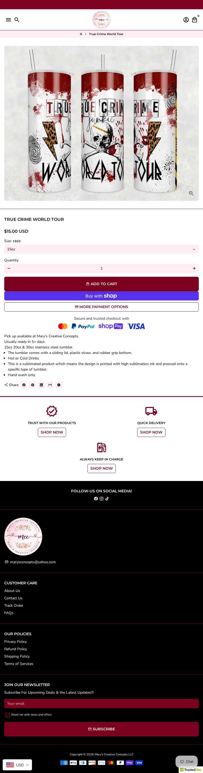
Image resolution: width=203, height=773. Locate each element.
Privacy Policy (15, 641)
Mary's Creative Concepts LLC (114, 754)
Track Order (13, 605)
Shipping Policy (17, 656)
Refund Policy (15, 649)
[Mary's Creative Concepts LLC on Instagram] (101, 498)
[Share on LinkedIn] (41, 384)
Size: (12, 241)
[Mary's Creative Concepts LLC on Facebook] (96, 498)
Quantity (11, 260)
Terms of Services (18, 663)
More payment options (103, 306)
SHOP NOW (52, 432)
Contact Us (13, 598)
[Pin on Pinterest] (32, 384)
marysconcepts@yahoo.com (30, 562)
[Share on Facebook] (23, 384)
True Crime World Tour (106, 34)
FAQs (8, 612)
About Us (12, 590)
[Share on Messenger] (58, 384)
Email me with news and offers (31, 715)
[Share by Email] (50, 384)
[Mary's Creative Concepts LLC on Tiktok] (107, 498)
